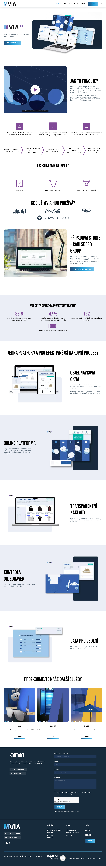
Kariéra (76, 3)
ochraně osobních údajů (65, 794)
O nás (70, 3)
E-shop (90, 841)
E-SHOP (93, 4)
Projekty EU (39, 856)
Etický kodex (13, 856)
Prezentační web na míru (86, 858)
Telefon (56, 769)
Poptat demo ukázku (12, 43)
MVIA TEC (49, 835)
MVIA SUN (49, 832)
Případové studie (71, 830)
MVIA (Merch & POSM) (54, 830)
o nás (87, 825)
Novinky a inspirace (72, 832)
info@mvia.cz (18, 773)
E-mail (56, 761)
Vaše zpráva (57, 777)
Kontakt (83, 3)
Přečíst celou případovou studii (82, 269)
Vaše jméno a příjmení (61, 753)
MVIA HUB (49, 838)
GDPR (6, 856)
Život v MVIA (70, 835)
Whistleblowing (25, 856)
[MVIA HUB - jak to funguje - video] (35, 89)
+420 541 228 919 (19, 769)
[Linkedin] (7, 843)
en (101, 4)
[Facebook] (5, 843)
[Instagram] (10, 843)
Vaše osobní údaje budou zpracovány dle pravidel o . (74, 793)
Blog (65, 3)
